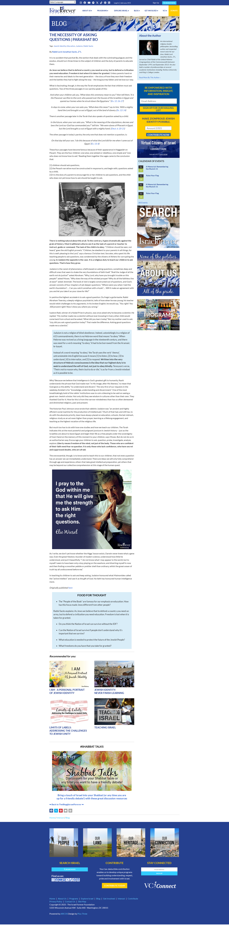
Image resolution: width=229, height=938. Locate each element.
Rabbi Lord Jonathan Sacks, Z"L (66, 51)
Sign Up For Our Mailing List (158, 109)
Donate (174, 11)
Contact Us (70, 901)
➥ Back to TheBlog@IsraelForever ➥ (66, 804)
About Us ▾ (87, 11)
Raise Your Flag (152, 175)
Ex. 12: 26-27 (117, 101)
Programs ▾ (102, 11)
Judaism (79, 46)
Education (71, 46)
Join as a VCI (125, 3)
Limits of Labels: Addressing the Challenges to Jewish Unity (68, 730)
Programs (73, 898)
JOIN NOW (163, 154)
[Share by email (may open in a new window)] (65, 810)
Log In (116, 3)
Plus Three (82, 913)
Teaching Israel (105, 727)
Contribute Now (158, 134)
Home (52, 817)
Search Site (170, 3)
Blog (67, 817)
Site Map (82, 901)
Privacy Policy (55, 901)
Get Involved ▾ (151, 11)
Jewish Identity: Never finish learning (109, 691)
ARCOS (64, 913)
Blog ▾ (137, 11)
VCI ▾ (165, 11)
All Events (143, 202)
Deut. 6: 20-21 (117, 128)
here (70, 587)
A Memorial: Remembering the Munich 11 (157, 167)
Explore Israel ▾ (121, 11)
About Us (62, 898)
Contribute (133, 898)
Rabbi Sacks (88, 46)
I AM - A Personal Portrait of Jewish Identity (67, 691)
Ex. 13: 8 (95, 143)
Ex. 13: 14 (121, 110)
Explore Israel (87, 898)
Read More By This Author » (149, 77)
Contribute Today (114, 885)
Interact (60, 817)
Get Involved (109, 898)
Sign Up (156, 3)
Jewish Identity (60, 46)
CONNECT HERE (158, 149)
